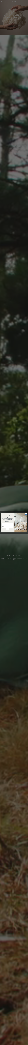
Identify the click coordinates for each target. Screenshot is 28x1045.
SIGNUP (7, 529)
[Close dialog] (26, 514)
